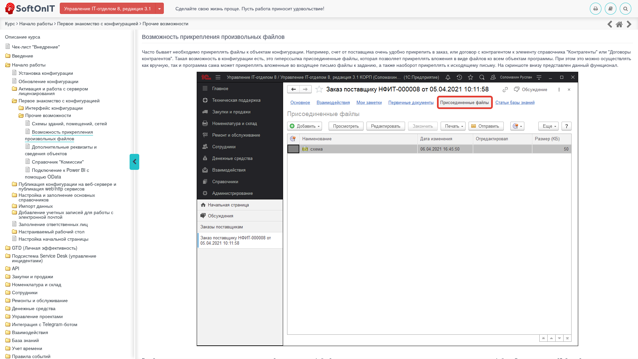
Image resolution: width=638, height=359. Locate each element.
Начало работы (29, 64)
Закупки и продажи (32, 276)
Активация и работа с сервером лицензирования (53, 90)
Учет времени (27, 348)
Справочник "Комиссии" (58, 161)
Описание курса (22, 36)
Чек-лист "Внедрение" (36, 46)
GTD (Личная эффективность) (44, 247)
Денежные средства (33, 308)
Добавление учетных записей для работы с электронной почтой (66, 214)
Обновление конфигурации (48, 81)
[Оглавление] (610, 8)
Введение (22, 55)
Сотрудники (25, 292)
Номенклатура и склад (36, 284)
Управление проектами (37, 316)
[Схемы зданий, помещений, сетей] (609, 24)
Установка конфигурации (46, 72)
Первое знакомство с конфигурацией (59, 100)
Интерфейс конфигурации (54, 107)
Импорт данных (36, 205)
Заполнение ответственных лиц (53, 224)
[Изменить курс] (159, 8)
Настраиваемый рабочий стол (51, 231)
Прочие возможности (48, 115)
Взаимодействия (30, 332)
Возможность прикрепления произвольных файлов (59, 135)
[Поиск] (625, 8)
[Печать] (595, 8)
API (15, 268)
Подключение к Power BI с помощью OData (57, 173)
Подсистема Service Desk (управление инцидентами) (54, 258)
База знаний (25, 340)
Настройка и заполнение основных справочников (57, 197)
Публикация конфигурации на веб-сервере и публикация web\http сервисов (67, 186)
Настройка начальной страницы (53, 238)
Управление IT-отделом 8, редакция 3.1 (107, 8)
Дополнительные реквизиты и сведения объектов (61, 150)
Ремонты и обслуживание (40, 300)
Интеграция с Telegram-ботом (44, 324)
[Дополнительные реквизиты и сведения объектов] (629, 24)
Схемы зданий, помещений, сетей (69, 123)
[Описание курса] (619, 24)
